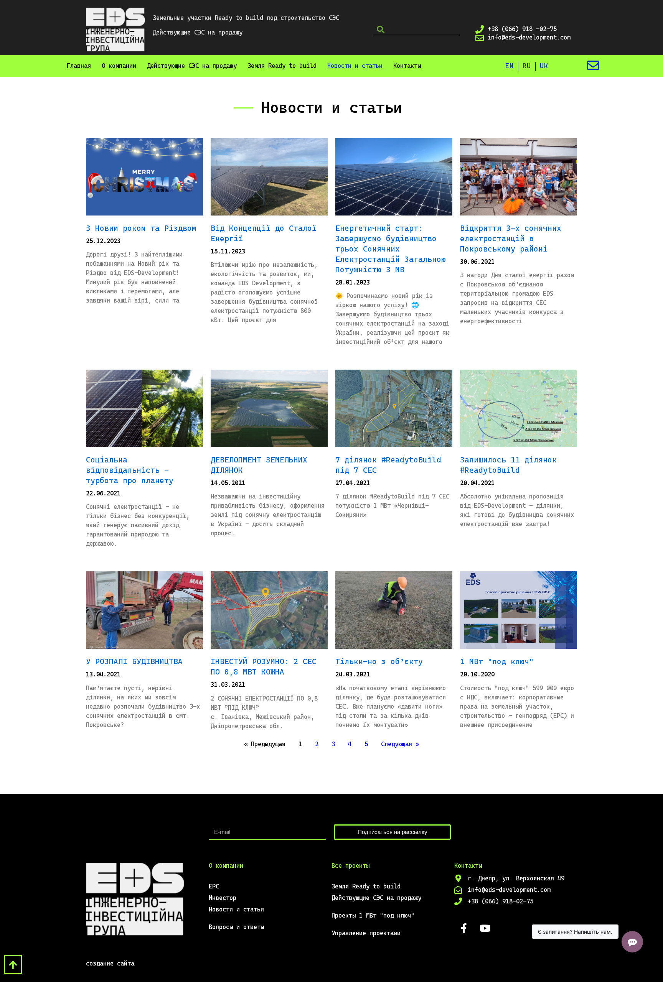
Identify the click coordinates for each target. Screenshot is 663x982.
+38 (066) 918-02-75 (500, 901)
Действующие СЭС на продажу (192, 65)
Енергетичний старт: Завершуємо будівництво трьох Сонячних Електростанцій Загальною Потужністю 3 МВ (390, 249)
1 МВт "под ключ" (497, 661)
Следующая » (400, 744)
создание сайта (110, 963)
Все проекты (350, 865)
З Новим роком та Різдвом (141, 228)
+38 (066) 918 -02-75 (522, 29)
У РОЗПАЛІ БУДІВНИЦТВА (134, 661)
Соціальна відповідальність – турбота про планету (129, 470)
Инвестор (222, 897)
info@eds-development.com (529, 37)
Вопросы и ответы (236, 927)
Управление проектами (366, 933)
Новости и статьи (355, 65)
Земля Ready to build (282, 65)
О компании (119, 65)
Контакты (407, 65)
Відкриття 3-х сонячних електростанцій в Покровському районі (510, 238)
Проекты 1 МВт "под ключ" (373, 915)
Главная (79, 65)
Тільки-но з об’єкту (379, 661)
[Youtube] (485, 928)
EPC (214, 886)
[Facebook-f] (463, 928)
